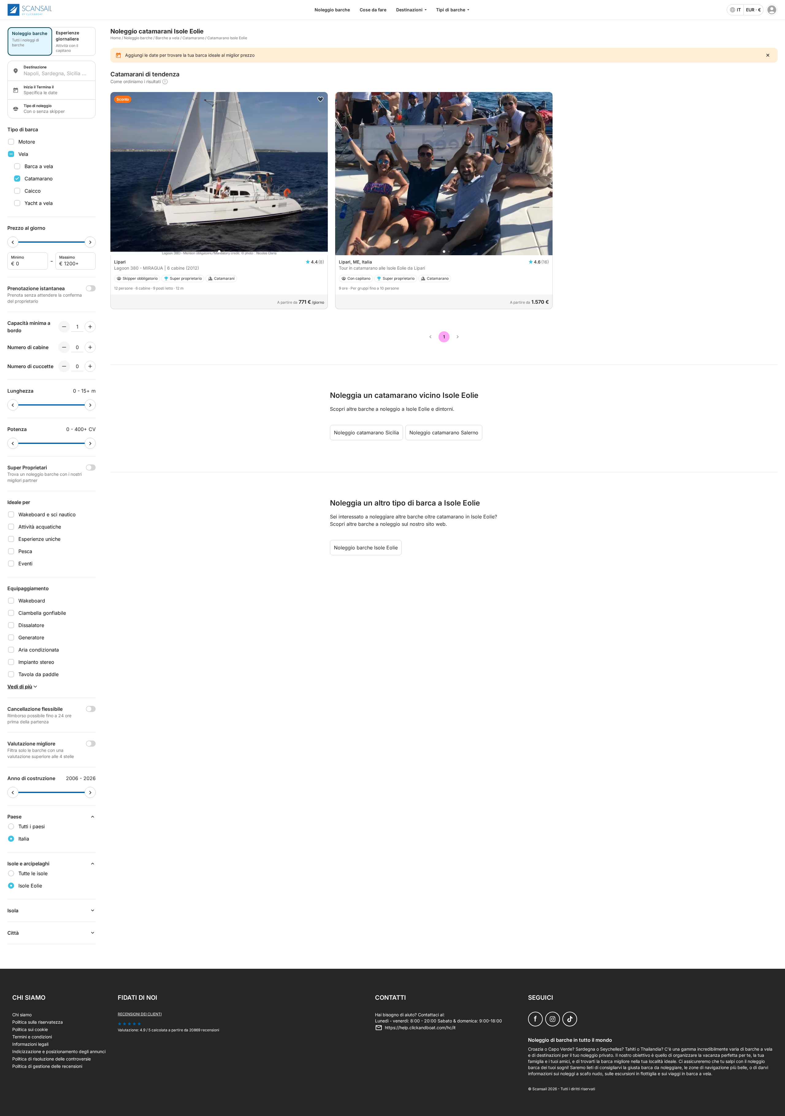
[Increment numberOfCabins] (90, 347)
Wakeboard (31, 601)
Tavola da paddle (38, 674)
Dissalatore (31, 625)
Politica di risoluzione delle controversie (51, 1058)
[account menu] (772, 10)
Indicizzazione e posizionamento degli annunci (58, 1051)
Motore (26, 142)
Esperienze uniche (39, 539)
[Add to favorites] (320, 99)
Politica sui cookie (30, 1029)
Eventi (25, 563)
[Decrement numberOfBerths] (64, 366)
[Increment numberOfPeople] (90, 326)
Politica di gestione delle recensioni (47, 1066)
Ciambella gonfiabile (42, 613)
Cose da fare (373, 9)
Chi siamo (22, 1014)
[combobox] (57, 73)
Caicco (33, 191)
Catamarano (39, 178)
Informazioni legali (30, 1044)
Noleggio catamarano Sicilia (366, 432)
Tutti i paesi (31, 826)
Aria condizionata (38, 650)
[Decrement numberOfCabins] (64, 347)
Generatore (31, 637)
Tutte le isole (33, 873)
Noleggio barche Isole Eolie (366, 548)
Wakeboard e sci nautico (47, 514)
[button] (219, 251)
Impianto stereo (36, 662)
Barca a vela (39, 166)
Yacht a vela (39, 203)
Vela (23, 154)
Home (115, 38)
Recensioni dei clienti (140, 1014)
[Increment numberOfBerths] (90, 366)
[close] (768, 55)
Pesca (25, 551)
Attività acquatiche (39, 527)
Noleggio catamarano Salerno (443, 432)
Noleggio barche (332, 9)
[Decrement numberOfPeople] (64, 327)
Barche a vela (167, 38)
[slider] (12, 242)
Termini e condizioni (32, 1036)
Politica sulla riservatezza (37, 1022)
